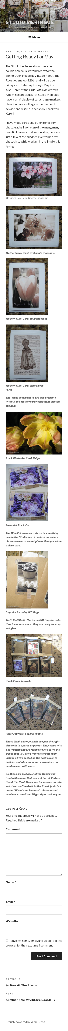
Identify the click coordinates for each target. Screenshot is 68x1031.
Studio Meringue (30, 22)
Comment (13, 829)
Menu (36, 37)
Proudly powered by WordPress (25, 1022)
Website (12, 921)
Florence (41, 51)
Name (11, 882)
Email (10, 901)
